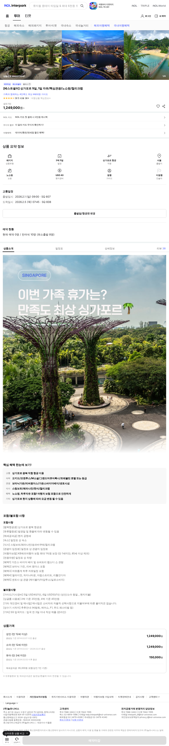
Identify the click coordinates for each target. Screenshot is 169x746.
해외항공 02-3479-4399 (71, 717)
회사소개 (7, 696)
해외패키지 (35, 25)
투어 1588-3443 (67, 712)
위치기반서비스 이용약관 (63, 696)
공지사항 (140, 696)
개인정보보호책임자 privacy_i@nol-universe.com (143, 717)
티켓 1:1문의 (77, 720)
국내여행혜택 (122, 25)
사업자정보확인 (39, 714)
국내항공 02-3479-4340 (95, 717)
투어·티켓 (51, 25)
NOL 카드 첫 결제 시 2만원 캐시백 (31, 117)
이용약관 (21, 696)
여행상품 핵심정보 (40, 98)
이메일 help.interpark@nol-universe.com (97, 714)
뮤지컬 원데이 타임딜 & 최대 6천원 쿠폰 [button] (55, 5)
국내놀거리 (81, 25)
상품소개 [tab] (8, 248)
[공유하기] (164, 106)
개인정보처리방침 (38, 696)
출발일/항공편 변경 (84, 213)
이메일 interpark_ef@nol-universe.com (139, 714)
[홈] (7, 16)
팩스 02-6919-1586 (68, 714)
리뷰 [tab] (161, 248)
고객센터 (153, 696)
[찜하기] (158, 106)
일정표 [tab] (59, 248)
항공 (7, 25)
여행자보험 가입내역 (104, 696)
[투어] (17, 16)
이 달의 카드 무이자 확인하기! (29, 124)
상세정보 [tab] (110, 248)
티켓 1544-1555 (84, 712)
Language (11, 703)
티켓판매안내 (124, 696)
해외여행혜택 (102, 25)
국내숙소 (66, 25)
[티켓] (28, 16)
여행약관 (84, 696)
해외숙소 (19, 25)
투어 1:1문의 (65, 720)
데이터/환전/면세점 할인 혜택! (29, 132)
